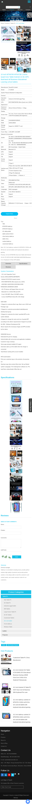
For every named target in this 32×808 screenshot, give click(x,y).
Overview (8, 263)
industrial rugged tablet (10, 605)
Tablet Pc (13, 23)
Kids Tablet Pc (7, 599)
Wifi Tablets (7, 608)
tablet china (5, 238)
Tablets (3, 645)
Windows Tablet (8, 626)
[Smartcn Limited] (8, 2)
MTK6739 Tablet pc (7, 228)
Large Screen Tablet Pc (10, 611)
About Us (20, 9)
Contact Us (4, 746)
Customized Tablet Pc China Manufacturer (21, 659)
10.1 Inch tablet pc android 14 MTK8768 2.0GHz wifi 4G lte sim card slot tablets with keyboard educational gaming (21, 718)
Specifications (23, 263)
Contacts (28, 9)
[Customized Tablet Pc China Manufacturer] (6, 658)
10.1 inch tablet (20, 23)
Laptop (4, 631)
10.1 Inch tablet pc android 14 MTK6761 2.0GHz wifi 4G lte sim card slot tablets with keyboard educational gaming (16, 250)
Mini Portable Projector (13, 645)
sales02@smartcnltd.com (11, 759)
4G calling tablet (6, 231)
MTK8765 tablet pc (7, 226)
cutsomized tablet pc (7, 243)
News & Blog (4, 743)
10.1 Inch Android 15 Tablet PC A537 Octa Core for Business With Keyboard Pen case (22, 690)
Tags (3, 641)
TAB (3, 223)
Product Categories (16, 592)
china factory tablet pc (8, 236)
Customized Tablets (9, 617)
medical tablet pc (6, 241)
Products (12, 9)
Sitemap (16, 797)
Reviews (8, 267)
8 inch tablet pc (8, 623)
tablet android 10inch (7, 233)
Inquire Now (9, 214)
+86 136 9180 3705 (14, 756)
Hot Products (7, 651)
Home (4, 9)
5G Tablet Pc (7, 602)
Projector (5, 635)
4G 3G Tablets (7, 614)
